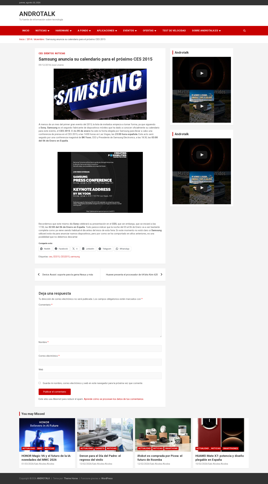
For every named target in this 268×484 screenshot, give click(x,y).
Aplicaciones (105, 30)
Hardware (62, 30)
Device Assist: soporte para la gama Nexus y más (67, 274)
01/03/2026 (27, 464)
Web (41, 369)
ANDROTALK (37, 14)
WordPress (107, 478)
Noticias (41, 30)
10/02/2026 (201, 464)
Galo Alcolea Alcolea (44, 464)
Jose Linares (57, 65)
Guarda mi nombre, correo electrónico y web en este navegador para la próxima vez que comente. (93, 383)
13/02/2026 (85, 464)
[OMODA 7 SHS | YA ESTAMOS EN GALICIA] (201, 106)
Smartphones (230, 448)
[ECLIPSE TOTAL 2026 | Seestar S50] (201, 73)
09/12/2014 (44, 65)
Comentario (45, 304)
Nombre (44, 342)
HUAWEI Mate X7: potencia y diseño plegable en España (219, 457)
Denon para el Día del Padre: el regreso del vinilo (100, 457)
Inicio (25, 30)
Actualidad (28, 448)
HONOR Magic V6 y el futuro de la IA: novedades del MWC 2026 (46, 457)
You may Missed (33, 414)
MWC (39, 448)
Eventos (128, 30)
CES (41, 53)
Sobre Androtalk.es (205, 30)
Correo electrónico (49, 355)
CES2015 (65, 256)
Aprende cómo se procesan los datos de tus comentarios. (114, 399)
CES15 (56, 256)
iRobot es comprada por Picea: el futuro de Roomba (159, 457)
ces (50, 256)
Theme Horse (71, 478)
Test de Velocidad (174, 30)
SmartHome (171, 448)
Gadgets (99, 448)
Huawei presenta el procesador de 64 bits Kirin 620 (132, 274)
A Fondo (83, 30)
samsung (75, 256)
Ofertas (148, 30)
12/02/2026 (143, 464)
